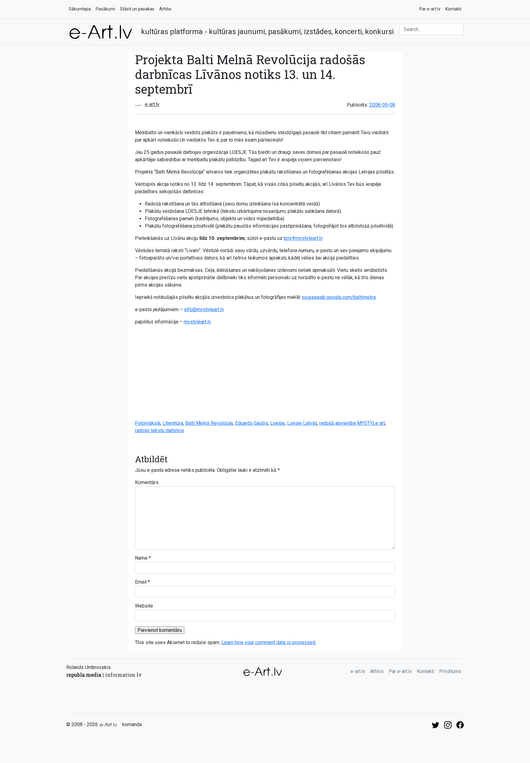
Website (144, 606)
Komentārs (147, 482)
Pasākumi (105, 8)
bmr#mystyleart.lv (303, 238)
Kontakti (453, 8)
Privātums (450, 671)
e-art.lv (152, 104)
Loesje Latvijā (302, 423)
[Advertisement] (265, 374)
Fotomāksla (147, 423)
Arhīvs (165, 8)
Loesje (277, 423)
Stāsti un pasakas (137, 8)
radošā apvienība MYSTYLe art (352, 423)
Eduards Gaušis (251, 423)
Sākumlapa (80, 8)
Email (141, 582)
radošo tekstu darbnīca (159, 430)
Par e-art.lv (429, 8)
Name (141, 558)
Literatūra (173, 423)
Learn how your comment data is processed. (268, 642)
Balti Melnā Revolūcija (209, 423)
